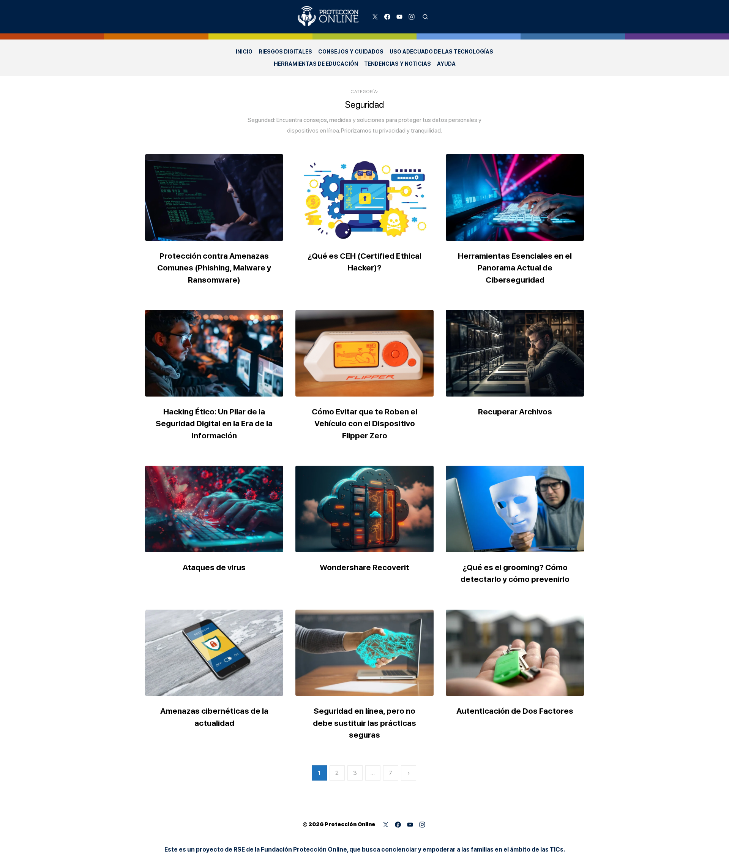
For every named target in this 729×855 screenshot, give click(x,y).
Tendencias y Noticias (397, 64)
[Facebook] (387, 16)
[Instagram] (411, 16)
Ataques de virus (214, 567)
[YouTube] (399, 16)
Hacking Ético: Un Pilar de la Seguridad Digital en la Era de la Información (214, 423)
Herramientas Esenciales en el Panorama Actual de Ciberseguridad (515, 267)
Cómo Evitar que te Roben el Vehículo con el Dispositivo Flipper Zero (364, 423)
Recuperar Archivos (515, 411)
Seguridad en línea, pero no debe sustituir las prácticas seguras (364, 723)
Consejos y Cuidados (350, 52)
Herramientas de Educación (316, 64)
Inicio (244, 52)
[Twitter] (375, 16)
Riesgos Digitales (285, 52)
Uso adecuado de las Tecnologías (441, 52)
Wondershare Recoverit (364, 567)
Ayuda (446, 64)
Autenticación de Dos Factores (514, 711)
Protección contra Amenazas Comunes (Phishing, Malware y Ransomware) (214, 267)
